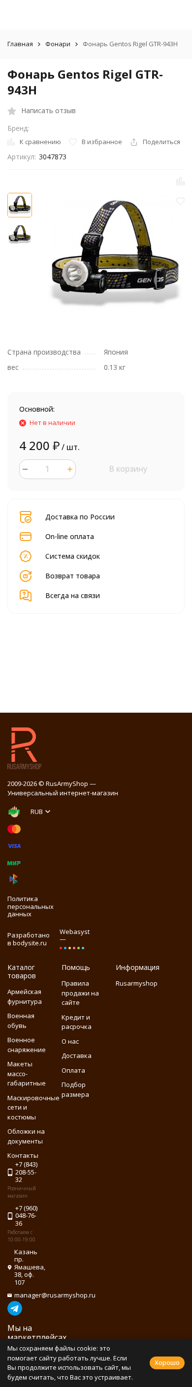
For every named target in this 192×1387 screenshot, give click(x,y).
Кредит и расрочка (77, 1022)
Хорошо (167, 1362)
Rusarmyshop (137, 983)
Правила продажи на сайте (80, 993)
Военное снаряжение (26, 1044)
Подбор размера (75, 1089)
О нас (70, 1041)
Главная (20, 43)
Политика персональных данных (30, 906)
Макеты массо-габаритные (26, 1073)
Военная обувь (20, 1020)
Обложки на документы (26, 1136)
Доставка (77, 1055)
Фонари (57, 43)
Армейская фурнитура (24, 996)
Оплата (73, 1070)
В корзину (128, 468)
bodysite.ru (30, 942)
